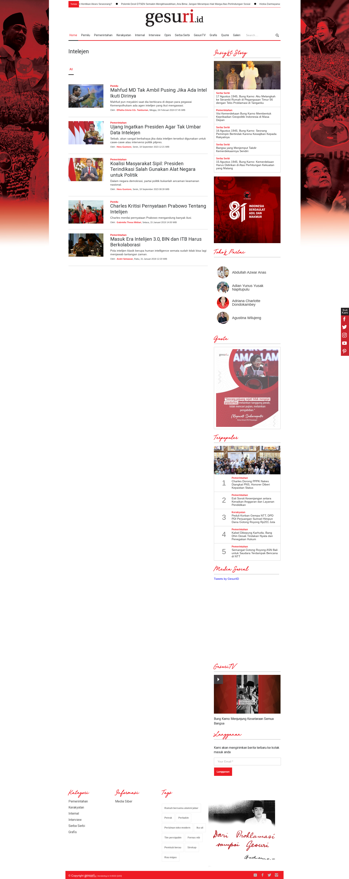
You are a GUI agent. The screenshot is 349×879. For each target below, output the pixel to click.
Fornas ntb (194, 837)
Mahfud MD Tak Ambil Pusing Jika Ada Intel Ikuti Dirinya (158, 93)
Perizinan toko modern (177, 827)
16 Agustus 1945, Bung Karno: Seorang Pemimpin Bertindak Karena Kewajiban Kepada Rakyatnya (246, 134)
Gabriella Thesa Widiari (129, 222)
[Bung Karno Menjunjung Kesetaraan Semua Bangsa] (247, 694)
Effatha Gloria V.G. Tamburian (132, 110)
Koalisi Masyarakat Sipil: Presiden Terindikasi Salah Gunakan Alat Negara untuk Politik (153, 169)
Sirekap (191, 847)
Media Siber (123, 801)
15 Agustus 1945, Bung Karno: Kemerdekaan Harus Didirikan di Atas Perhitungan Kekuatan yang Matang (245, 165)
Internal (140, 35)
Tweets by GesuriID (226, 578)
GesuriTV (200, 35)
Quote (225, 35)
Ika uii (200, 827)
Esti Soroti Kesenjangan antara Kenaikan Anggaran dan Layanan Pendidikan (253, 501)
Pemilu (85, 35)
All (71, 69)
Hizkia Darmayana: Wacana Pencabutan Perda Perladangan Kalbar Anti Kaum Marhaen (269, 4)
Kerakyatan (124, 35)
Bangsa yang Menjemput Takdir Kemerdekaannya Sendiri (236, 149)
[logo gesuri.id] (174, 18)
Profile (236, 69)
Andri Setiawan (125, 259)
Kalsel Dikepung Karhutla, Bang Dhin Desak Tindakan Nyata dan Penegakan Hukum (252, 536)
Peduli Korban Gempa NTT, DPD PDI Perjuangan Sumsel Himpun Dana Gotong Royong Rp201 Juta (253, 519)
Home (73, 35)
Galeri (236, 35)
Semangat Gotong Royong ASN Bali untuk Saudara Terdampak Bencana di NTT (255, 553)
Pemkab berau (172, 847)
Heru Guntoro (124, 147)
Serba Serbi (182, 35)
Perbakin (183, 817)
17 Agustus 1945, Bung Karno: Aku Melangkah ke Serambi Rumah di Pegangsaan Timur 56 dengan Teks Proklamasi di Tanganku (245, 99)
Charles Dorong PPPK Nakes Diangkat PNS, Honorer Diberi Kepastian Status (251, 484)
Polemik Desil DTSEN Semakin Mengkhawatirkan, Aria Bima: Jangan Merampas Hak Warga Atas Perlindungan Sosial (146, 4)
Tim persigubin (172, 837)
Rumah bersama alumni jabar (181, 808)
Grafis (213, 35)
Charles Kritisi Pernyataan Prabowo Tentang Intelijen (158, 209)
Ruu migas (170, 857)
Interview (155, 35)
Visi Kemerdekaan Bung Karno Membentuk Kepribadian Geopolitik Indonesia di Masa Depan (243, 117)
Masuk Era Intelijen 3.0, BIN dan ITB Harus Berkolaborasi (156, 242)
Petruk (168, 817)
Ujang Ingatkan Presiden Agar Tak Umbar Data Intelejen (155, 129)
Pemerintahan (103, 35)
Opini (167, 35)
